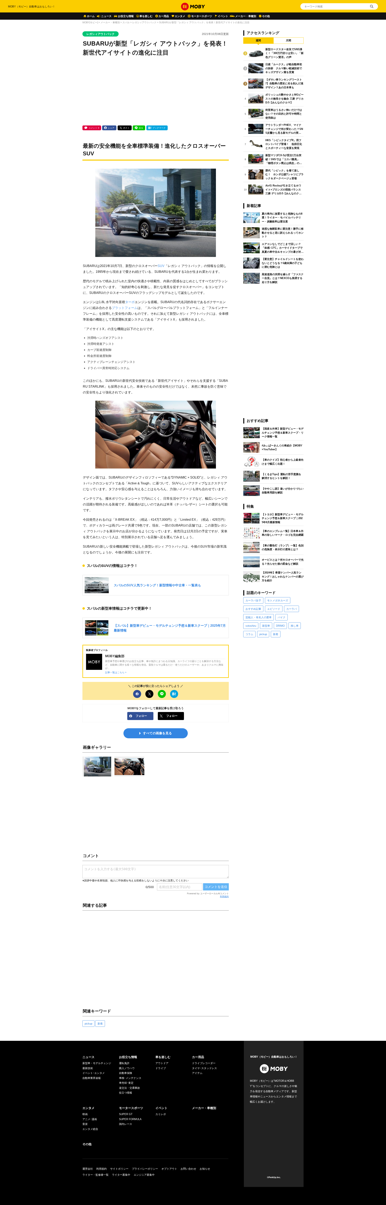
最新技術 (87, 1068)
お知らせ (205, 1168)
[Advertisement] (155, 91)
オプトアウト (169, 1168)
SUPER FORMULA (130, 1119)
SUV (161, 266)
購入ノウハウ (127, 1068)
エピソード (273, 608)
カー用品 (163, 16)
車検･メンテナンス (130, 1078)
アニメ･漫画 (89, 1119)
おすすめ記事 (253, 608)
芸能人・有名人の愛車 (258, 617)
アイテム (197, 1073)
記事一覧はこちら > (115, 672)
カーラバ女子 (253, 600)
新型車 (266, 625)
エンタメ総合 (90, 1129)
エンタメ (180, 16)
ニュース (106, 16)
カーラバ (291, 608)
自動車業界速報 (91, 1078)
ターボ (130, 302)
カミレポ (160, 1114)
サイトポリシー (119, 1168)
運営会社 (87, 1168)
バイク (281, 617)
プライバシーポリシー (145, 1168)
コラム (249, 634)
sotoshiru (250, 625)
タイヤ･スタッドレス (204, 1068)
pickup (88, 1023)
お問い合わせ (188, 1168)
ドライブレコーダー (204, 1063)
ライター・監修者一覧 (95, 1174)
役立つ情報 (125, 1092)
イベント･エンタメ (93, 1073)
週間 (258, 40)
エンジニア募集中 (144, 1174)
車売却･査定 (126, 1082)
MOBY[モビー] (90, 22)
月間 (288, 40)
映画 (85, 1114)
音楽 (85, 1124)
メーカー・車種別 (245, 16)
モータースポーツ (201, 16)
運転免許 (124, 1063)
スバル (126, 22)
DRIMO (280, 625)
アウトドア (161, 1063)
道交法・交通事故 (129, 1087)
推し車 (295, 625)
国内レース (125, 1124)
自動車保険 (125, 1073)
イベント (223, 16)
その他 (266, 16)
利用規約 (224, 896)
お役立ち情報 (126, 16)
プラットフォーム (125, 308)
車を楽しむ (146, 16)
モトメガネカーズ (277, 600)
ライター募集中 (121, 1174)
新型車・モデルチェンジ (96, 1063)
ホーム (91, 16)
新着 (100, 1023)
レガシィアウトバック (144, 22)
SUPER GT (125, 1114)
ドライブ (160, 1068)
